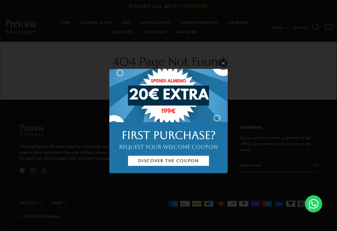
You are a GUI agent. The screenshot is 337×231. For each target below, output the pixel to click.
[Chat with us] (313, 203)
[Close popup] (223, 63)
